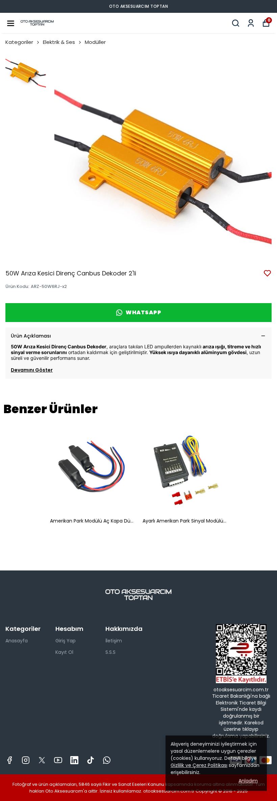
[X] (42, 760)
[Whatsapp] (107, 760)
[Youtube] (58, 760)
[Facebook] (9, 760)
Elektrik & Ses (59, 42)
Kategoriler (19, 42)
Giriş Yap (65, 640)
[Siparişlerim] (251, 23)
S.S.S (110, 652)
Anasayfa (16, 640)
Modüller (95, 42)
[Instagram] (26, 760)
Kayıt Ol (64, 652)
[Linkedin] (74, 760)
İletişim (113, 640)
